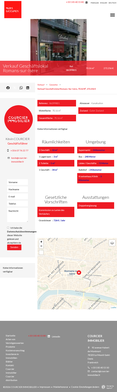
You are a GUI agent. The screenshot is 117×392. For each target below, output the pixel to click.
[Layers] (112, 243)
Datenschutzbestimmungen (22, 231)
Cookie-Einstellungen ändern (85, 386)
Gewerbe (53, 84)
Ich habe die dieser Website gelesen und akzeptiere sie (22, 235)
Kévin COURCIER (18, 139)
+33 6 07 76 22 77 (19, 150)
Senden (14, 247)
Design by (110, 387)
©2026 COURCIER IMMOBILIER (20, 387)
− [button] (41, 246)
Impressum (45, 386)
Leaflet (113, 307)
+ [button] (41, 242)
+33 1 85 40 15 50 (100, 367)
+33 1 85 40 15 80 (75, 2)
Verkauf (40, 84)
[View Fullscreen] (41, 252)
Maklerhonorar (60, 386)
